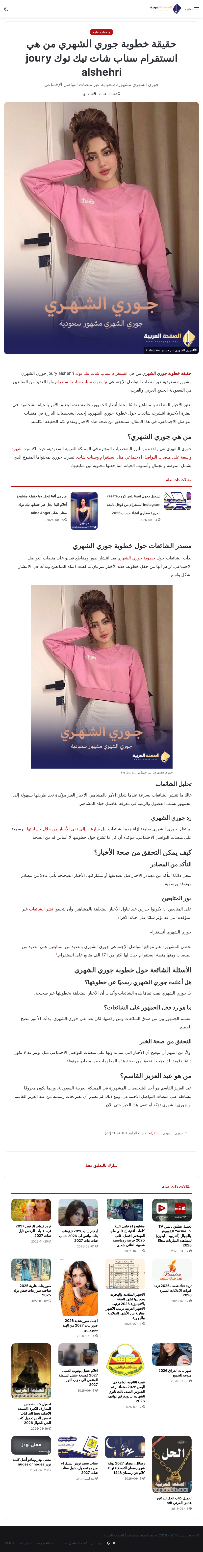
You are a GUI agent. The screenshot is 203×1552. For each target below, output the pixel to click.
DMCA (10, 1543)
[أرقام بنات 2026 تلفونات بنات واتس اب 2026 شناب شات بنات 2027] (78, 1212)
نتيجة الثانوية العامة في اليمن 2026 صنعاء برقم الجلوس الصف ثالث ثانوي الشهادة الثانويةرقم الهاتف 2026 (126, 1391)
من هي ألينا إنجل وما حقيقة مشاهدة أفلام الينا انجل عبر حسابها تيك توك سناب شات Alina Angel (42, 504)
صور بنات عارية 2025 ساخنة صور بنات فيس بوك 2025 (32, 1290)
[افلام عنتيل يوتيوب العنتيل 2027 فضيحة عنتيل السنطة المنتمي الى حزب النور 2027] (78, 1354)
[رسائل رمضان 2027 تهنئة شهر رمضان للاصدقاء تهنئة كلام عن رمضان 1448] (125, 1447)
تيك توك (82, 373)
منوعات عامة (101, 32)
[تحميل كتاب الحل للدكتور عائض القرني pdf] (172, 1464)
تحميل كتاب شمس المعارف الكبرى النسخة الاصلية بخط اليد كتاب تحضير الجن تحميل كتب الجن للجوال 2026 (34, 1413)
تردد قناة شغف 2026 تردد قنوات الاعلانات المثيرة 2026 (173, 1290)
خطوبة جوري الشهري (136, 557)
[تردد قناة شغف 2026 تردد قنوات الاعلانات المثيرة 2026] (172, 1270)
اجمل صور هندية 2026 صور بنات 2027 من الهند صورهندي (80, 1325)
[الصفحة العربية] (165, 8)
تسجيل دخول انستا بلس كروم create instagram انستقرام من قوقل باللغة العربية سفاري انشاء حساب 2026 (133, 504)
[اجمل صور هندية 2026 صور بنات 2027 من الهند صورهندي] (78, 1287)
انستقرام (119, 373)
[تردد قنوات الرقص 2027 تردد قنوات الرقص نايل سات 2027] (31, 1210)
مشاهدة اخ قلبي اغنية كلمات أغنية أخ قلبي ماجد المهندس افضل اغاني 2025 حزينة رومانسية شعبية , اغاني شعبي (127, 1235)
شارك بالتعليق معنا (102, 1165)
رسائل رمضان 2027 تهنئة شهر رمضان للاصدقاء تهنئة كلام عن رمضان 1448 (126, 1468)
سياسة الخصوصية (47, 1543)
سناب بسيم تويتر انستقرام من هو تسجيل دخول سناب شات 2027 (79, 1468)
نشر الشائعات (41, 909)
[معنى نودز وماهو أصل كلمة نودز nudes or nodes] (31, 1445)
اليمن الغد (25, 1543)
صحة (130, 1060)
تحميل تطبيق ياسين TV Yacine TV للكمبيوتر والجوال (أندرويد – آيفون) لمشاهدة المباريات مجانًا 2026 (174, 1235)
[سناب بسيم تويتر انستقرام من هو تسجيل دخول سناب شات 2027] (78, 1447)
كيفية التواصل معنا (75, 1543)
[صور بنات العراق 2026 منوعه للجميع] (172, 1354)
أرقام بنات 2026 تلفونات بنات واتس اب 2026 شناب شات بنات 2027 (78, 1235)
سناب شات (100, 373)
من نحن (96, 1543)
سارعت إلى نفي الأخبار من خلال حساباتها (63, 828)
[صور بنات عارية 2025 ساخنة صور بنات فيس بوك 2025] (31, 1270)
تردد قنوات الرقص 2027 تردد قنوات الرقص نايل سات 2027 (33, 1231)
